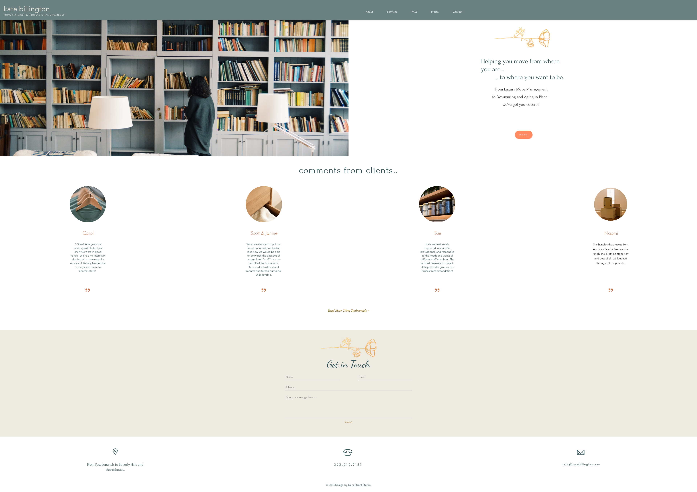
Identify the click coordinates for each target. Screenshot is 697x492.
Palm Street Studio (359, 485)
